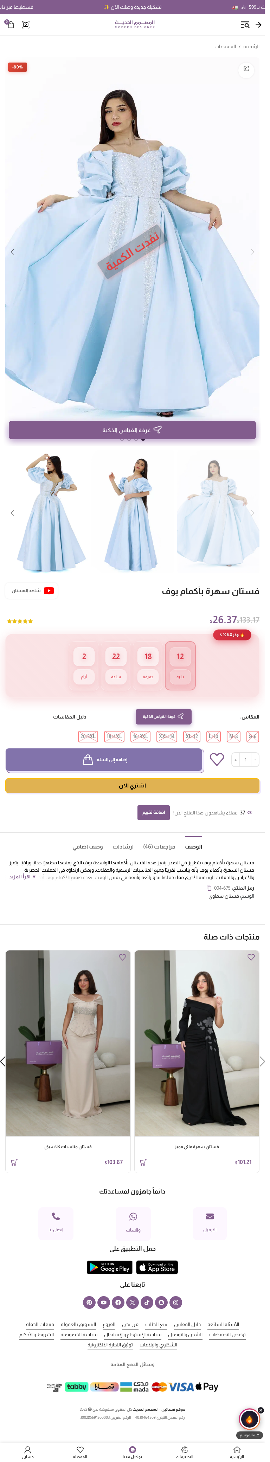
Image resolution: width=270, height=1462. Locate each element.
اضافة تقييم (153, 801)
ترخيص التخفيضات (227, 1324)
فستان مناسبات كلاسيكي (68, 1136)
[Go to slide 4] (122, 431)
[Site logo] (135, 24)
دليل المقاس (187, 1314)
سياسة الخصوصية (78, 1324)
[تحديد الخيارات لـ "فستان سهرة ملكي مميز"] (143, 1152)
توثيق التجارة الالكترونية (110, 1334)
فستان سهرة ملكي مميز (197, 1136)
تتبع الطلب (156, 1314)
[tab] (188, 835)
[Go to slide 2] (136, 431)
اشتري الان (132, 775)
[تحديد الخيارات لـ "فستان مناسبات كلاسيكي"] (14, 1152)
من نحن (130, 1314)
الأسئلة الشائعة (223, 1314)
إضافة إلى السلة (112, 749)
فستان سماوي (223, 885)
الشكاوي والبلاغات (158, 1334)
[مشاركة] (246, 70)
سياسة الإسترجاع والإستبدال (132, 1324)
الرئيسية (251, 46)
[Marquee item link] (168, 7)
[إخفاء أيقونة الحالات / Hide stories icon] (260, 1410)
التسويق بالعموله (78, 1314)
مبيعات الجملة (40, 1314)
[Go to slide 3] (129, 431)
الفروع (109, 1314)
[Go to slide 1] (143, 431)
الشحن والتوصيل (185, 1324)
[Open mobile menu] (245, 25)
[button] (252, 248)
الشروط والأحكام (36, 1324)
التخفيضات (225, 46)
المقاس (250, 706)
